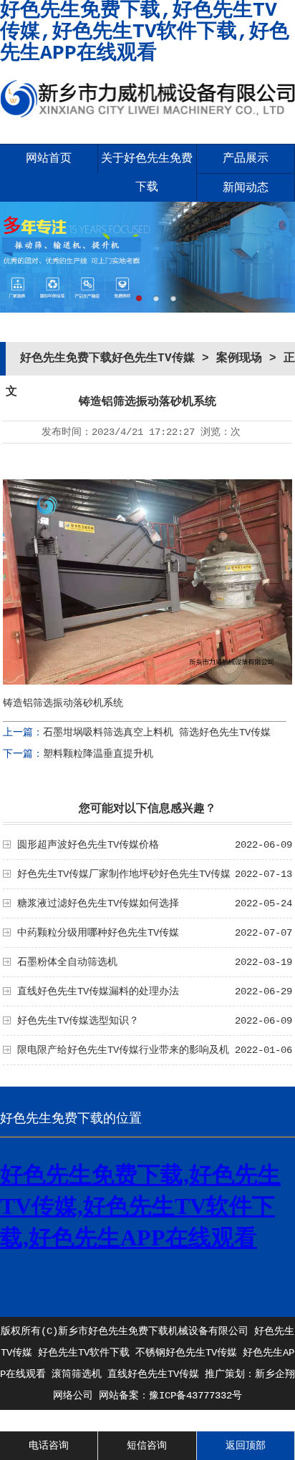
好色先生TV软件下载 (84, 1352)
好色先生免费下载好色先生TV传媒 (107, 358)
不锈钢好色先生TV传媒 (186, 1352)
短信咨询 (147, 1445)
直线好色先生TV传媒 (153, 1374)
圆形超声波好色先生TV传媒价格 (88, 845)
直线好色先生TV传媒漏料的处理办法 (98, 991)
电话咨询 (49, 1445)
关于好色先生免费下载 (147, 173)
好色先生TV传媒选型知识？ (78, 1021)
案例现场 (239, 358)
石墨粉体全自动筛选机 (67, 962)
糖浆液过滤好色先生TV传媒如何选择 (98, 903)
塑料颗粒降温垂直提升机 (98, 754)
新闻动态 (246, 188)
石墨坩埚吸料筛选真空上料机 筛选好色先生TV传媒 (157, 732)
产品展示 (246, 158)
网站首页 (49, 158)
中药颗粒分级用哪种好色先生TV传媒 (98, 933)
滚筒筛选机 (77, 1374)
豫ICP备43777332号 (195, 1395)
